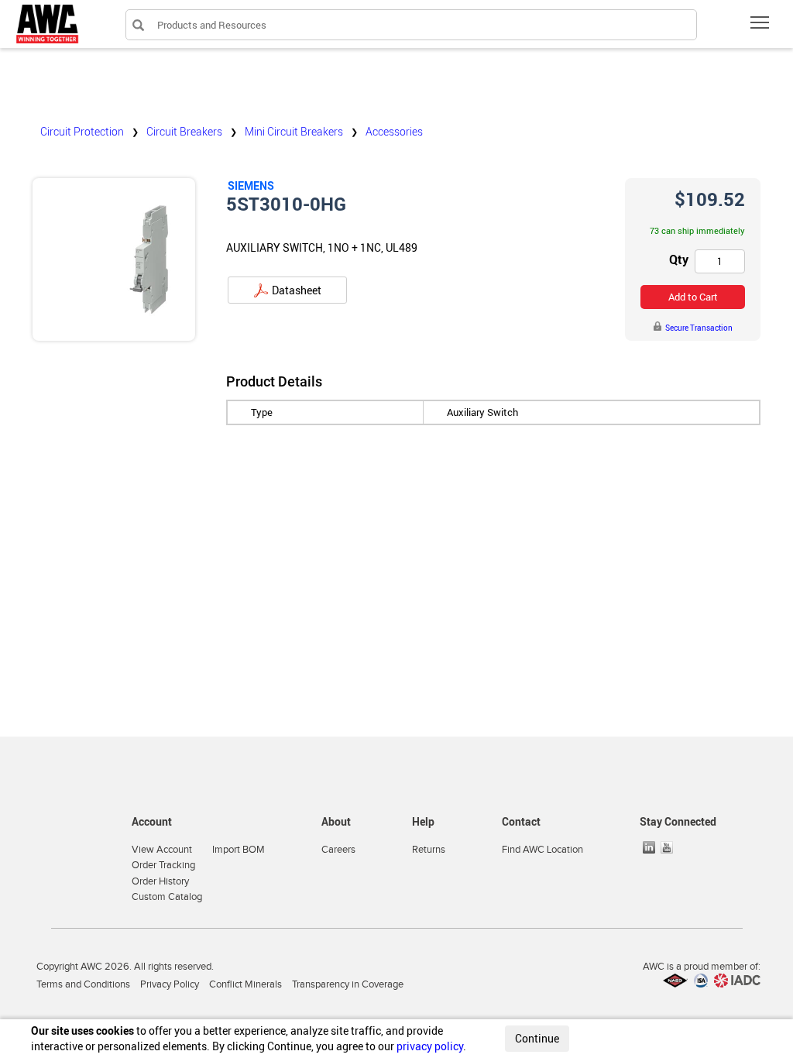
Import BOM (238, 849)
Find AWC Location (542, 849)
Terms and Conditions (83, 984)
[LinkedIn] (650, 847)
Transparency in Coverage (347, 984)
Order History (160, 881)
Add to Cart (693, 297)
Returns (428, 849)
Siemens (251, 185)
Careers (338, 849)
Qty (678, 259)
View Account (162, 849)
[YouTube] (668, 847)
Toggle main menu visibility (760, 22)
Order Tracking (163, 865)
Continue (537, 1038)
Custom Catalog (167, 897)
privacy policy (429, 1046)
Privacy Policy (169, 984)
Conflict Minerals (245, 984)
